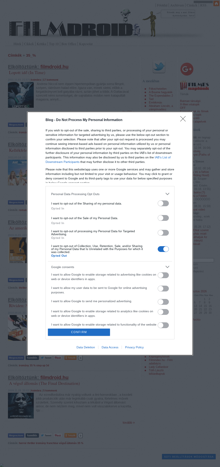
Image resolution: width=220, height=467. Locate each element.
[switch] (163, 203)
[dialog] (110, 233)
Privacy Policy (134, 347)
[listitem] (110, 194)
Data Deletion (85, 347)
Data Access (110, 347)
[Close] (184, 120)
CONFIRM (79, 332)
